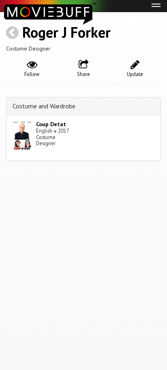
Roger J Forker (66, 32)
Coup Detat (51, 124)
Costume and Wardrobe (44, 106)
